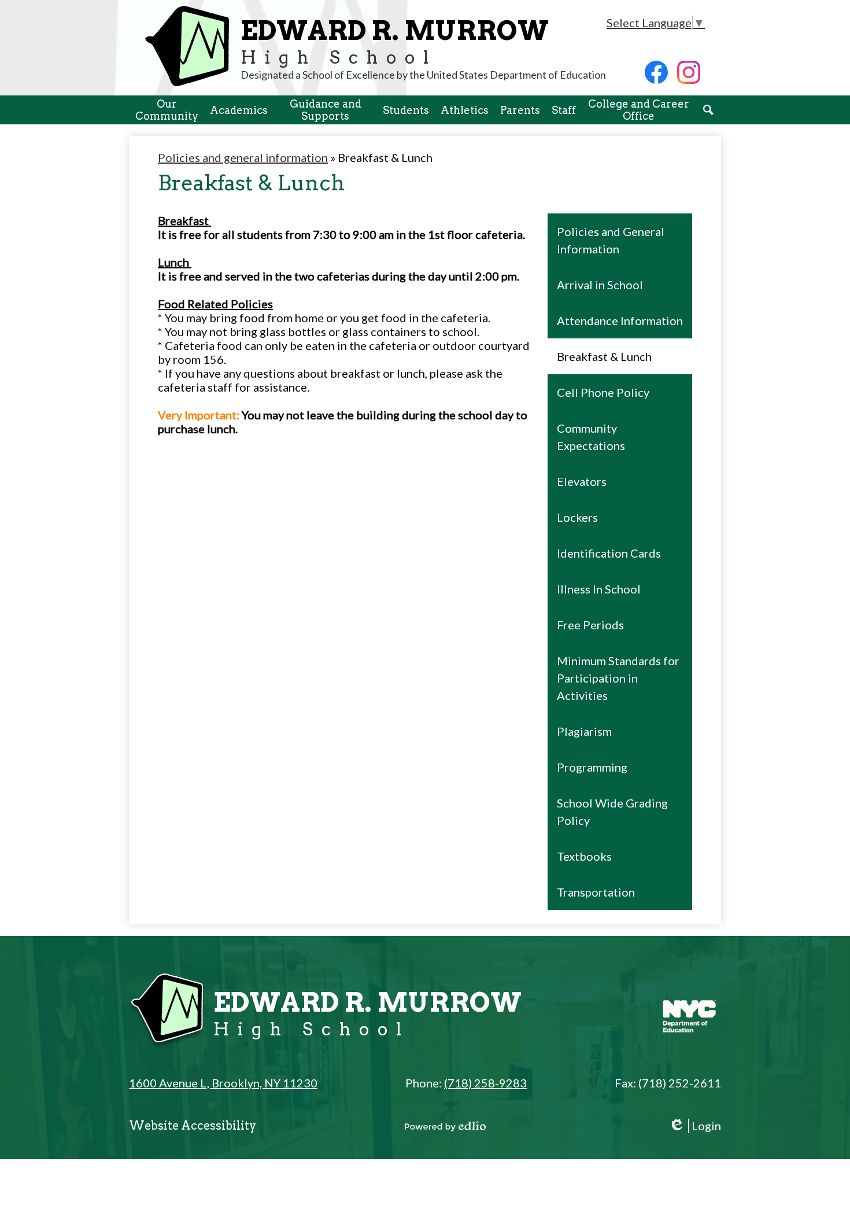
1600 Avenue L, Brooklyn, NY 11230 (223, 1083)
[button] (166, 109)
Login (694, 1126)
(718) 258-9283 (485, 1083)
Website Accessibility (192, 1126)
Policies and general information (243, 157)
